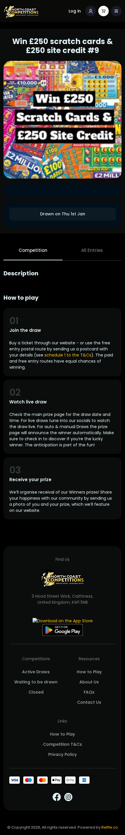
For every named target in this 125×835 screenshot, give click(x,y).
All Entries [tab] (92, 250)
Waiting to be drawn (36, 682)
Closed (36, 692)
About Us (89, 682)
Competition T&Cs (62, 744)
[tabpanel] (62, 394)
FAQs (89, 692)
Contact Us (89, 702)
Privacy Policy (62, 754)
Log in (75, 11)
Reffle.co (109, 827)
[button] (116, 11)
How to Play (89, 672)
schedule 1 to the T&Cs (67, 355)
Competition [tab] (33, 250)
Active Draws (36, 672)
